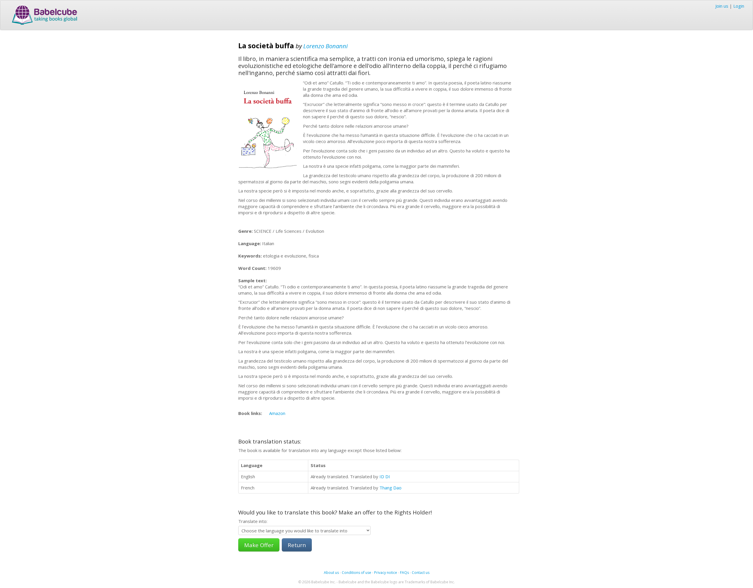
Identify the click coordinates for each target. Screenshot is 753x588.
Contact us (420, 572)
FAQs (404, 572)
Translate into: (252, 521)
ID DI (384, 476)
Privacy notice (385, 572)
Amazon (277, 413)
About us (331, 572)
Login (738, 6)
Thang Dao (390, 488)
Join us (721, 6)
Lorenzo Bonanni (325, 46)
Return (297, 545)
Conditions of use (356, 572)
